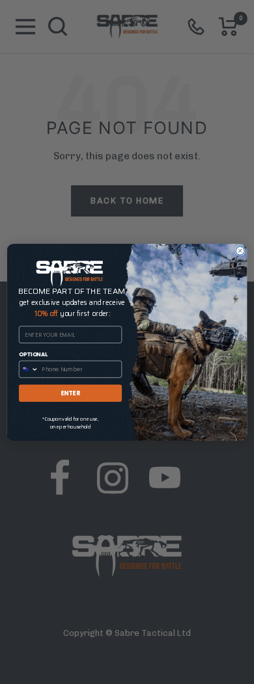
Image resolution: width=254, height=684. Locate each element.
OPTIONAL (33, 354)
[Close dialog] (240, 250)
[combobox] (29, 369)
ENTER (70, 392)
